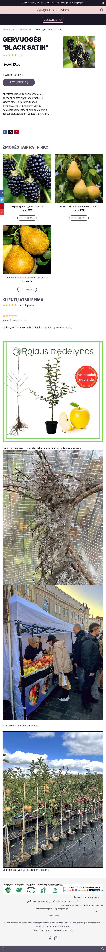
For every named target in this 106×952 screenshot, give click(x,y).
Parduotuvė (8, 29)
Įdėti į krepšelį (19, 82)
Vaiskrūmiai (25, 29)
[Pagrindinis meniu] (4, 9)
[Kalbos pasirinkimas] (101, 9)
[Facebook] (50, 938)
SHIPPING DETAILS (45, 926)
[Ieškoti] (103, 949)
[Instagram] (56, 938)
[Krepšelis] (3, 949)
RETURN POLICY (62, 926)
